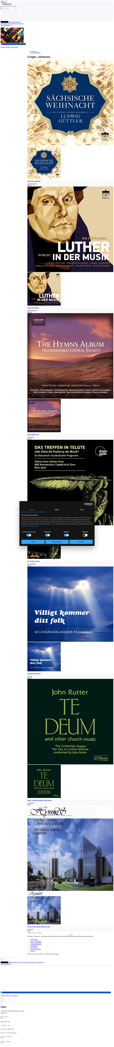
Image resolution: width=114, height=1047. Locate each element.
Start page (34, 939)
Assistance (34, 947)
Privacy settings (36, 949)
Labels (11, 22)
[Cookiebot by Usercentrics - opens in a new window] (85, 504)
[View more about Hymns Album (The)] (70, 398)
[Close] (1, 957)
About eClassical (36, 942)
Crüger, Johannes (36, 52)
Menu (4, 2)
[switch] (47, 535)
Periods (8, 47)
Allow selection (57, 542)
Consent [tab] (31, 509)
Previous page (31, 933)
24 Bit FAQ (34, 946)
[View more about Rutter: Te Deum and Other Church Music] (70, 764)
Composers (4, 22)
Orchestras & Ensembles (8, 23)
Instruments (14, 47)
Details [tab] (57, 509)
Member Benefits (36, 944)
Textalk (57, 954)
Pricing (33, 951)
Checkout (4, 1013)
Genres (3, 47)
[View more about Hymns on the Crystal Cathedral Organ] (70, 890)
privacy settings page (31, 526)
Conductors (20, 23)
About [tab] (82, 509)
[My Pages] (3, 18)
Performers (16, 22)
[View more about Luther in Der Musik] (70, 271)
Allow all (81, 542)
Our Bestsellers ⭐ (6, 25)
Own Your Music (36, 941)
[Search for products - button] (14, 7)
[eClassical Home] (14, 4)
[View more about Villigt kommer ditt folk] (70, 641)
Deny (33, 542)
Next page (39, 933)
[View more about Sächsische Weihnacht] (70, 145)
